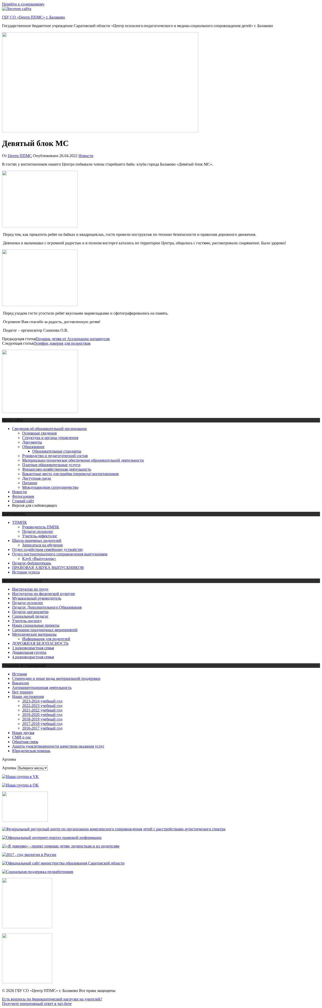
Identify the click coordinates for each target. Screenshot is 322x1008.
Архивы (9, 768)
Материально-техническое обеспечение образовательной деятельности (83, 460)
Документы (32, 442)
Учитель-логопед (27, 621)
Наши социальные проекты (35, 625)
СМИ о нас (21, 737)
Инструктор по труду (30, 589)
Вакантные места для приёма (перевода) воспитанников (70, 474)
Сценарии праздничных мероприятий (44, 630)
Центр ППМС (20, 156)
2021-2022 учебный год (42, 710)
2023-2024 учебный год (42, 701)
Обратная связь (25, 742)
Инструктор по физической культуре (43, 594)
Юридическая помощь (31, 751)
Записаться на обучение (42, 545)
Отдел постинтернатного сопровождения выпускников (59, 554)
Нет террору (22, 692)
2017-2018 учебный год (42, 724)
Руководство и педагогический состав (55, 456)
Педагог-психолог (37, 531)
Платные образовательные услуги (51, 465)
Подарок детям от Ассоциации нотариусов (73, 339)
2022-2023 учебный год (42, 705)
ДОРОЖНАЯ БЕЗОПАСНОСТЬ (40, 643)
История (19, 674)
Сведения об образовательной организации (49, 428)
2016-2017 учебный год (42, 728)
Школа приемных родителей (36, 540)
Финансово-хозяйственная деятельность (56, 469)
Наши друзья (23, 733)
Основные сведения (39, 433)
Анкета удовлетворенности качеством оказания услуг (58, 746)
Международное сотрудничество (50, 487)
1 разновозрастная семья (33, 648)
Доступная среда (36, 478)
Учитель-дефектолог (39, 536)
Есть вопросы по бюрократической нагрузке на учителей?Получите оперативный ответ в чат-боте (52, 1001)
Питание (29, 483)
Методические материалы (34, 634)
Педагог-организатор (30, 612)
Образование (33, 447)
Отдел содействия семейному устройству (47, 549)
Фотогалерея (23, 496)
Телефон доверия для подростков (62, 343)
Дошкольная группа (29, 652)
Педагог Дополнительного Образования (47, 607)
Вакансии (20, 683)
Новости (85, 156)
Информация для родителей (46, 639)
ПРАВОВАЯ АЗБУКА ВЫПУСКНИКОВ (48, 567)
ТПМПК (19, 522)
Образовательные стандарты (56, 451)
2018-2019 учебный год (42, 719)
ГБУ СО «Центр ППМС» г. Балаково (33, 17)
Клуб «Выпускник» (39, 558)
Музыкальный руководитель (36, 598)
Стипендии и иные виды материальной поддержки (56, 678)
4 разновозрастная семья (33, 657)
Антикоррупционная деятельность (41, 687)
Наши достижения (28, 696)
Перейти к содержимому (23, 4)
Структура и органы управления (50, 438)
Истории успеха (26, 572)
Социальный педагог (30, 616)
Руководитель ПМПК (40, 527)
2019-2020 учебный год (42, 714)
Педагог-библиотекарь (31, 563)
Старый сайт (23, 501)
